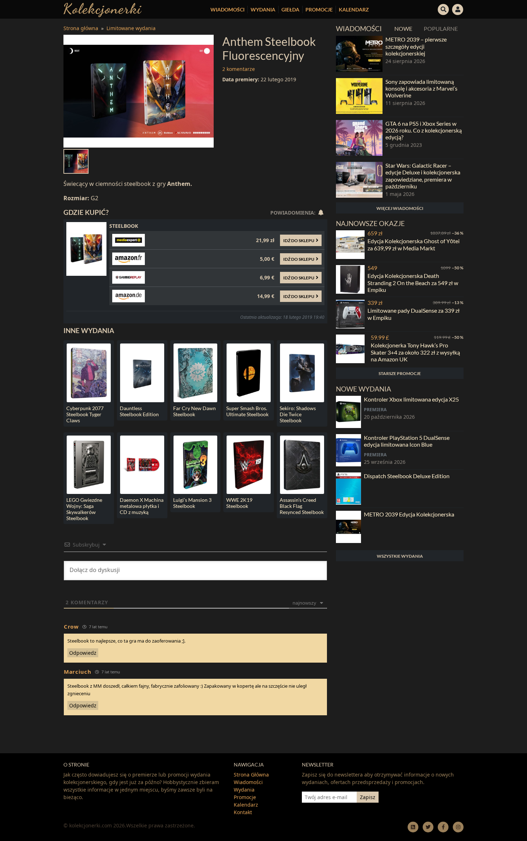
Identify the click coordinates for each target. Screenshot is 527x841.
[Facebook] (443, 826)
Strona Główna (251, 774)
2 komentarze (238, 69)
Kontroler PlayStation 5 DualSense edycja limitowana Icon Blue (407, 441)
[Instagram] (458, 826)
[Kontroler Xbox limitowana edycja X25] (348, 412)
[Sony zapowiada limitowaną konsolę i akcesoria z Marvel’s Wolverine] (359, 96)
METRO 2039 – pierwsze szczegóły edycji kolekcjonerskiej (416, 46)
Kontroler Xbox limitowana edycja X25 (411, 399)
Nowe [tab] (403, 28)
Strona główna (80, 28)
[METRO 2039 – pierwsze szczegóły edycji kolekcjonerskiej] (359, 54)
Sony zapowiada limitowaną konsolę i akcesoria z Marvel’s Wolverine (421, 88)
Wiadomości (227, 9)
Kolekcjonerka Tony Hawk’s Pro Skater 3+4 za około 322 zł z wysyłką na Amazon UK (415, 352)
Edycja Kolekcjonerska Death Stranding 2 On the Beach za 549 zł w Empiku (412, 282)
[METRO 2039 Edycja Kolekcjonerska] (348, 527)
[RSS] (413, 826)
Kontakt (243, 812)
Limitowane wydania (131, 28)
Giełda (290, 9)
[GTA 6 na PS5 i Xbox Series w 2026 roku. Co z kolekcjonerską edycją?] (359, 138)
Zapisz (367, 797)
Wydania (263, 9)
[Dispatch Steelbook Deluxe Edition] (348, 488)
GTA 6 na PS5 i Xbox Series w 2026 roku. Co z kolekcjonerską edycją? (423, 130)
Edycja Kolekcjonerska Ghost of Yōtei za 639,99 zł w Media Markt (413, 244)
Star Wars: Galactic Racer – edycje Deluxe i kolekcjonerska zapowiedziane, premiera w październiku (422, 175)
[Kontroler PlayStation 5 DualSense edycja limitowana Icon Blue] (348, 450)
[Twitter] (428, 826)
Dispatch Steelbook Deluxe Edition (407, 475)
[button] (443, 9)
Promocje (319, 9)
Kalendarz (354, 9)
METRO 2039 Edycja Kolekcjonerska (409, 514)
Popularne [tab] (441, 28)
